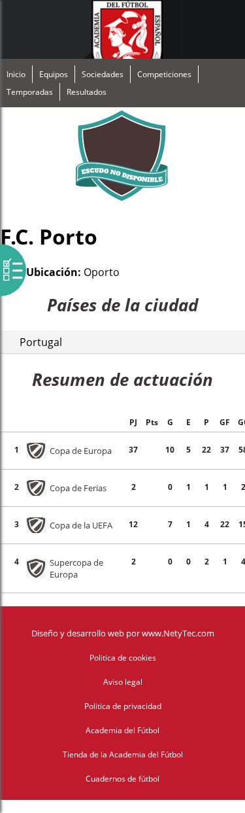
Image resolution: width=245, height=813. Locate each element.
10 (169, 449)
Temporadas (30, 91)
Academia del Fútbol (122, 730)
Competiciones (164, 74)
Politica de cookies (123, 657)
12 (133, 524)
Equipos (53, 74)
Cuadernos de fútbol (122, 778)
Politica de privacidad (122, 706)
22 (206, 449)
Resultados (86, 91)
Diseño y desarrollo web (77, 633)
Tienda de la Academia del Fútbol (123, 754)
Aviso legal (122, 681)
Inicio (16, 74)
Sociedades (102, 74)
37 (133, 449)
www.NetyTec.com (178, 633)
